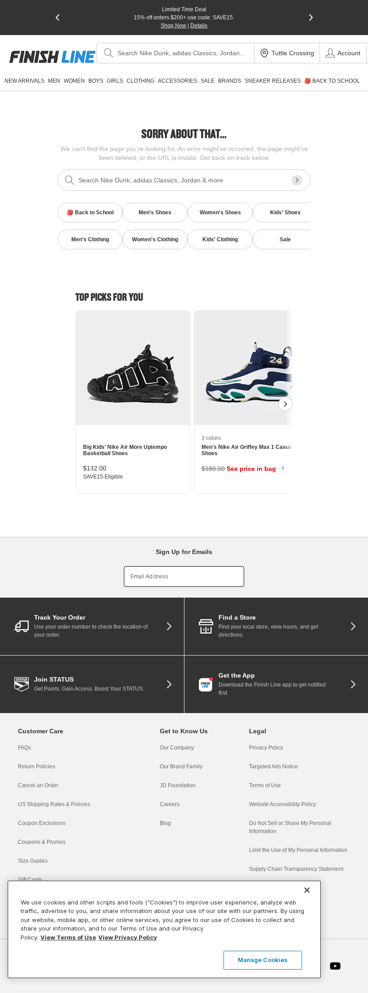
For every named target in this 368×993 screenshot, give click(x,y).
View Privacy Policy (127, 937)
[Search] (108, 53)
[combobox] (175, 53)
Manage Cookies (263, 959)
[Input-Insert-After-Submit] (297, 180)
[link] (52, 56)
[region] (164, 929)
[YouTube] (335, 966)
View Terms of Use (68, 937)
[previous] (57, 17)
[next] (311, 17)
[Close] (307, 890)
